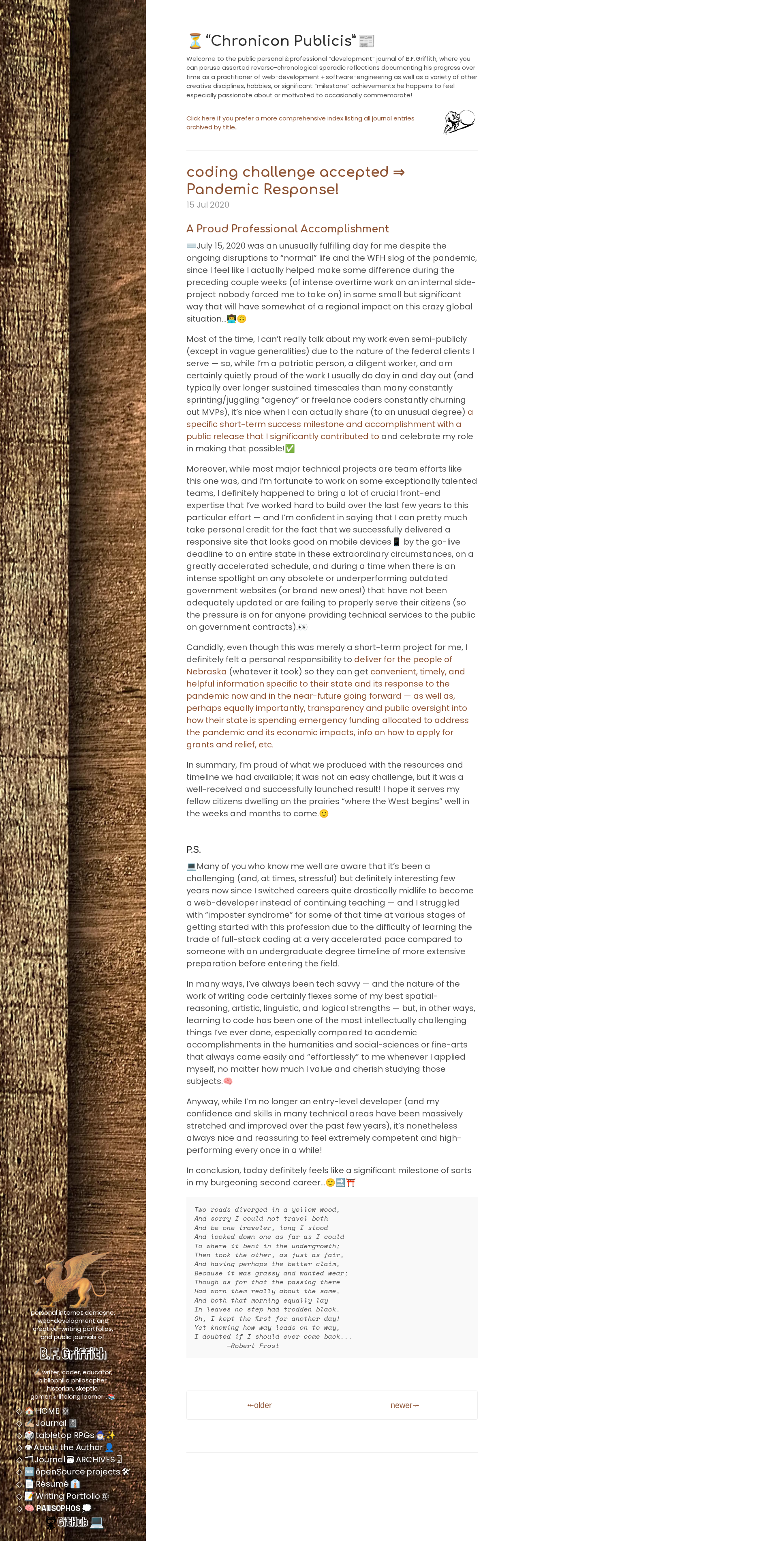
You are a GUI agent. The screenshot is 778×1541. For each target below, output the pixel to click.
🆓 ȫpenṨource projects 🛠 (76, 1471)
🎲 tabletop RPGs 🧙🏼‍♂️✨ (69, 1435)
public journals (75, 1337)
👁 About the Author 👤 (68, 1447)
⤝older (259, 1405)
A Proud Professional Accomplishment (287, 229)
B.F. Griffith (73, 1353)
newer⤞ (405, 1405)
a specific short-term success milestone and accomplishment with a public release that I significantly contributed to (329, 424)
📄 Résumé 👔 (51, 1483)
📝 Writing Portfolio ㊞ (65, 1496)
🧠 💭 (57, 1508)
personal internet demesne (72, 1312)
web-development (66, 1320)
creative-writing (57, 1328)
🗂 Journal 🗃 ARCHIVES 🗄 (72, 1459)
